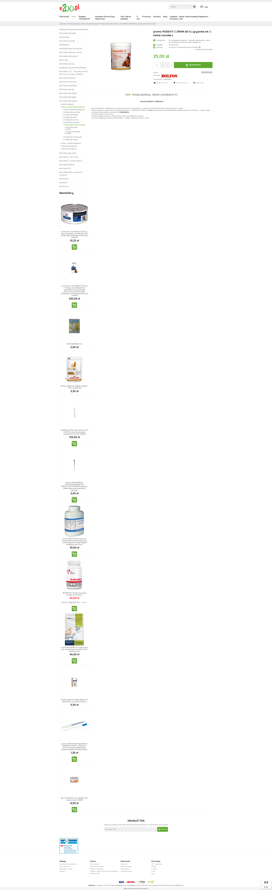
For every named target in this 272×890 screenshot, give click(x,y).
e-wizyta (154, 869)
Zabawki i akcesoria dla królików (73, 68)
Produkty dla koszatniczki (73, 137)
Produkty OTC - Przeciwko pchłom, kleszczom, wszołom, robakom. (74, 72)
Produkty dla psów (68, 78)
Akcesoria (65, 179)
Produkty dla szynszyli (71, 122)
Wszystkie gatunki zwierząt (71, 48)
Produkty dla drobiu (68, 153)
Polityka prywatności (96, 866)
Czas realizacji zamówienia (68, 864)
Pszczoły (64, 60)
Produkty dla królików (71, 115)
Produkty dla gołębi (68, 97)
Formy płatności (65, 866)
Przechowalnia (125, 869)
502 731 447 (143, 885)
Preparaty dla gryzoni (69, 146)
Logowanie (124, 864)
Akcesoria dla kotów (69, 82)
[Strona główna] (70, 7)
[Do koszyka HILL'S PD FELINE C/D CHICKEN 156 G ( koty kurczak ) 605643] (74, 809)
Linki (152, 873)
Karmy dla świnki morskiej (71, 128)
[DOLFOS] (169, 76)
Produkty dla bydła (68, 33)
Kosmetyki (65, 37)
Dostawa (62, 871)
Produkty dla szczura (71, 120)
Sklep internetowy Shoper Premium (136, 888)
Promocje (65, 186)
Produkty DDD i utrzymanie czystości (71, 173)
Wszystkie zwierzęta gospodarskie (74, 29)
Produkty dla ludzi (68, 41)
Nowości (64, 182)
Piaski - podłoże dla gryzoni (71, 143)
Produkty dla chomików (72, 112)
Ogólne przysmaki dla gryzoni (74, 110)
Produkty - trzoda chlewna (71, 161)
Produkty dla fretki (70, 117)
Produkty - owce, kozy (69, 157)
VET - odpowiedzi (156, 864)
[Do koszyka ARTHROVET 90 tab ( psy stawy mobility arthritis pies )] (74, 608)
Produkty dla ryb (67, 89)
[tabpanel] (151, 110)
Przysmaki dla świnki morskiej (72, 132)
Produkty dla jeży (68, 64)
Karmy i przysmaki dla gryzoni (73, 107)
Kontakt (153, 866)
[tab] (128, 94)
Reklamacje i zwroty (66, 869)
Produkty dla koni (68, 164)
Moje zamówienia (126, 866)
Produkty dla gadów (69, 93)
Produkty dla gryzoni (69, 101)
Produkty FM (66, 168)
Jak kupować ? (95, 864)
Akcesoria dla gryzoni (69, 149)
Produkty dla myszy (71, 139)
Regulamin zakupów (96, 869)
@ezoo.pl (180, 885)
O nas (153, 871)
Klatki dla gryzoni (68, 104)
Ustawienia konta (126, 871)
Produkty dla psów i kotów (71, 52)
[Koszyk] (211, 6)
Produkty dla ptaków (69, 86)
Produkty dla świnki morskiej (74, 125)
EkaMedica (65, 45)
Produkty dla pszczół (69, 56)
